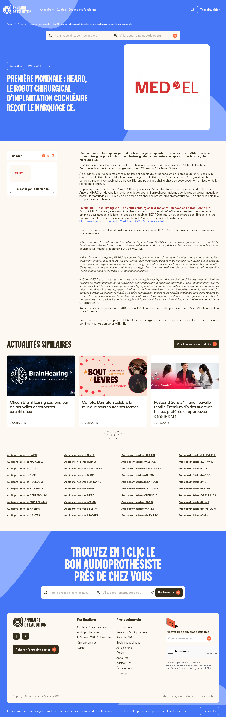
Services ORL (124, 637)
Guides (61, 9)
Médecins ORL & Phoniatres (94, 637)
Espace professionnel (83, 9)
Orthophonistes (86, 642)
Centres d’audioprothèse (92, 627)
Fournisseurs (124, 627)
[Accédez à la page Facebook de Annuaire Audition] (16, 636)
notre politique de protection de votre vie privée (159, 711)
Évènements (124, 668)
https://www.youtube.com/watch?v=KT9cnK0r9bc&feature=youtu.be (123, 221)
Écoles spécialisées (128, 642)
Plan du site (206, 696)
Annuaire (46, 9)
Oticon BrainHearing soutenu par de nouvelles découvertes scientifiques (39, 407)
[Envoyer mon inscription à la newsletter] (209, 638)
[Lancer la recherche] (175, 36)
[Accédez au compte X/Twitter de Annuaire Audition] (25, 636)
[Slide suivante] (118, 435)
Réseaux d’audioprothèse (132, 632)
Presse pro (123, 673)
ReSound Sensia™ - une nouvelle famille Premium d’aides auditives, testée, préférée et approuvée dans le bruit (183, 409)
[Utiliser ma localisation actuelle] (152, 592)
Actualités (122, 657)
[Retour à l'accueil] (36, 622)
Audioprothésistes (88, 632)
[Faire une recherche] (192, 9)
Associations (124, 647)
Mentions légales (172, 696)
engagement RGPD (202, 668)
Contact (191, 696)
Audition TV (123, 663)
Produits (121, 652)
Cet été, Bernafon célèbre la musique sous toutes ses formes (110, 404)
